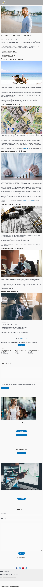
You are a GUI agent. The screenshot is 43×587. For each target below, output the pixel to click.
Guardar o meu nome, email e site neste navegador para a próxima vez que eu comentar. (18, 384)
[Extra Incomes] (4, 2)
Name (3, 513)
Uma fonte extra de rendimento (9, 51)
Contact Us (22, 553)
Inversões (10, 37)
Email (3, 518)
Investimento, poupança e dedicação (10, 52)
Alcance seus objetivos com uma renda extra (6, 351)
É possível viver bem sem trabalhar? (9, 50)
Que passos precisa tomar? (8, 56)
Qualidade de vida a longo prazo (9, 55)
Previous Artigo (5, 358)
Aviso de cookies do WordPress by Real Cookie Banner (9, 586)
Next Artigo (38, 358)
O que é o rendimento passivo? (8, 54)
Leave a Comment (4, 37)
